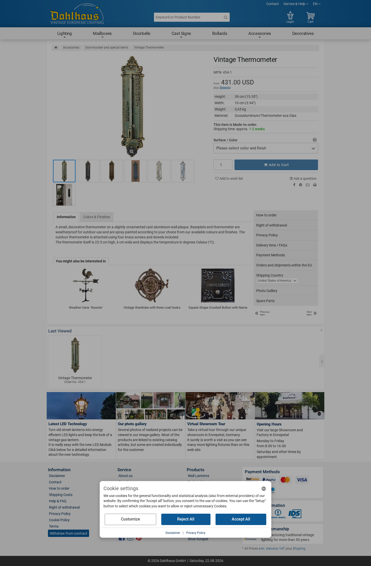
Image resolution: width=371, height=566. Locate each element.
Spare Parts (265, 301)
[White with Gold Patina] (159, 171)
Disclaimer (57, 476)
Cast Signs (181, 33)
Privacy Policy (267, 235)
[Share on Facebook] (294, 185)
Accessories (259, 33)
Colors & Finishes (96, 217)
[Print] (315, 185)
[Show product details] (75, 355)
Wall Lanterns (198, 476)
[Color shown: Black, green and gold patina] (88, 171)
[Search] (226, 17)
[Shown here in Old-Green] (135, 171)
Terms (54, 526)
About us (125, 476)
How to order (266, 215)
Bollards (219, 33)
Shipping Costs (60, 495)
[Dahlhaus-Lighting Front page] (76, 14)
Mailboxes (102, 33)
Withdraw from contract (68, 533)
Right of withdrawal (271, 225)
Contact (272, 4)
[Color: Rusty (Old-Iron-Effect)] (111, 171)
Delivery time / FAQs (271, 245)
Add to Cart (278, 165)
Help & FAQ (57, 501)
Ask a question (304, 178)
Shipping (225, 87)
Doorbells (141, 33)
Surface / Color (225, 140)
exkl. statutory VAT (272, 548)
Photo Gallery (266, 291)
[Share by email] (307, 185)
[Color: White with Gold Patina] (183, 171)
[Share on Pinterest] (301, 185)
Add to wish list (231, 178)
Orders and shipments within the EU (284, 265)
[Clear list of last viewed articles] (321, 330)
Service (124, 469)
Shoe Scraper (198, 539)
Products (195, 469)
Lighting (64, 33)
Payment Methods (270, 255)
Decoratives (303, 33)
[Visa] (302, 481)
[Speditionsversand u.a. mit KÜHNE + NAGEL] (278, 514)
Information (66, 217)
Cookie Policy (59, 520)
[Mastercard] (285, 481)
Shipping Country (269, 275)
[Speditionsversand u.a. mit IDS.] (295, 514)
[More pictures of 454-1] (64, 195)
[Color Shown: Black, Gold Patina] (64, 171)
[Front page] (55, 47)
